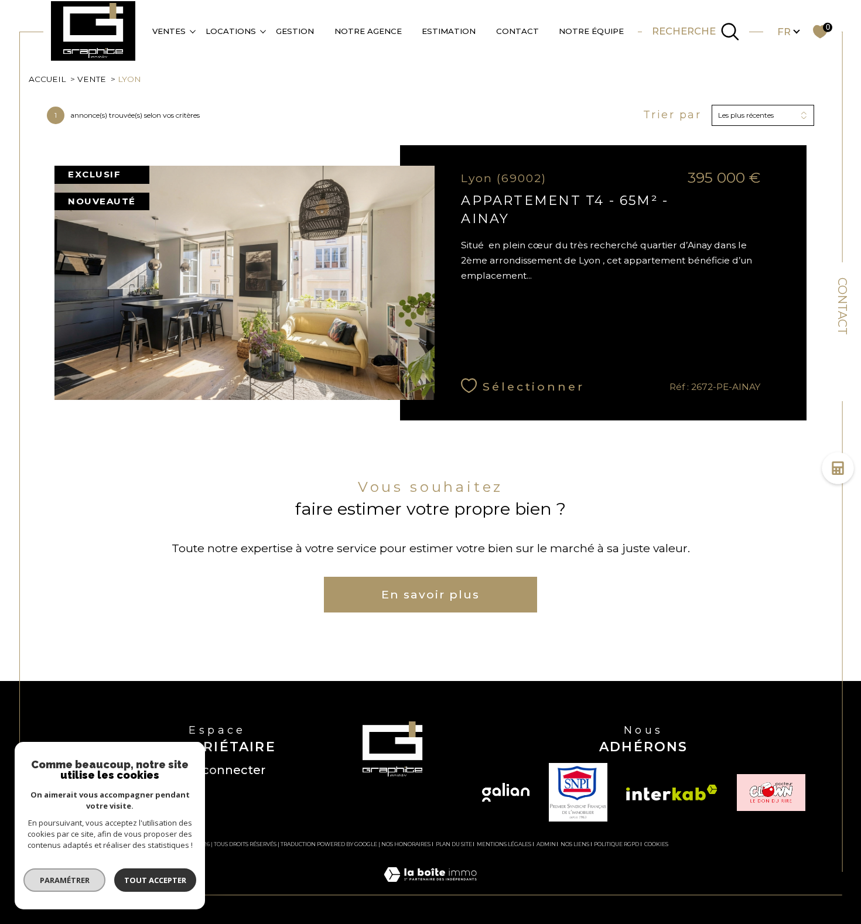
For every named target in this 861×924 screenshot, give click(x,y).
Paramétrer (65, 880)
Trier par (672, 115)
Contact (842, 306)
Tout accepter (155, 880)
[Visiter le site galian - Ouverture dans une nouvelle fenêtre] (505, 792)
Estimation (449, 31)
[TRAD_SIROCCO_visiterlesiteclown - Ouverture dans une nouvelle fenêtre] (771, 792)
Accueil (47, 79)
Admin (546, 844)
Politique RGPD (616, 844)
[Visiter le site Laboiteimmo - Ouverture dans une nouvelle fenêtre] (430, 888)
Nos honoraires (405, 844)
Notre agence (368, 31)
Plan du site (454, 844)
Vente (91, 79)
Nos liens (575, 844)
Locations (231, 31)
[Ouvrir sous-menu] (192, 31)
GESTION (295, 31)
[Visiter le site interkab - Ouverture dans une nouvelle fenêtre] (672, 792)
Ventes (169, 31)
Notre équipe (591, 31)
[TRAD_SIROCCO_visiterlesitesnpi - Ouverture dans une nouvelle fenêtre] (578, 792)
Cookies (656, 844)
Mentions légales (504, 844)
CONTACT (517, 31)
